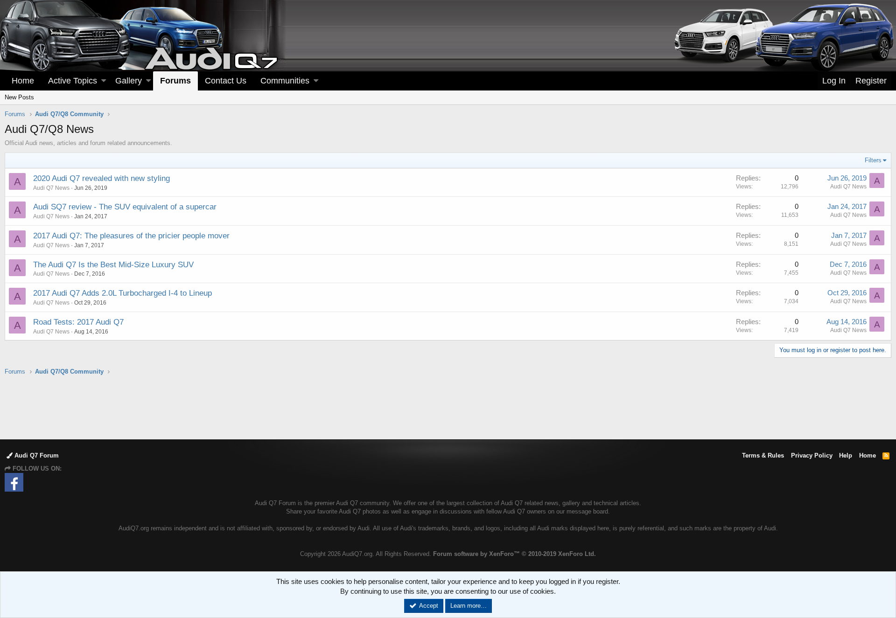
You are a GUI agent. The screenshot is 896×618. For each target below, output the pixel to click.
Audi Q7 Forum (36, 455)
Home (23, 80)
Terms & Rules (763, 455)
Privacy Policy (812, 455)
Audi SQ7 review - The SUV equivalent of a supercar (125, 206)
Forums (175, 80)
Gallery (128, 80)
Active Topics (72, 80)
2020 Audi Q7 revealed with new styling (101, 178)
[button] (103, 80)
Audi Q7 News (51, 188)
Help (845, 455)
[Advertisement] (448, 407)
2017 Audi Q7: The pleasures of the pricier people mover (131, 235)
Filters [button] (873, 160)
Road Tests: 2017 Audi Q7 (78, 322)
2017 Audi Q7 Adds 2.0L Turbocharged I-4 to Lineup (122, 293)
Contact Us (225, 80)
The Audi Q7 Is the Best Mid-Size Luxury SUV (113, 264)
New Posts (19, 97)
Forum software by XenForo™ (514, 553)
